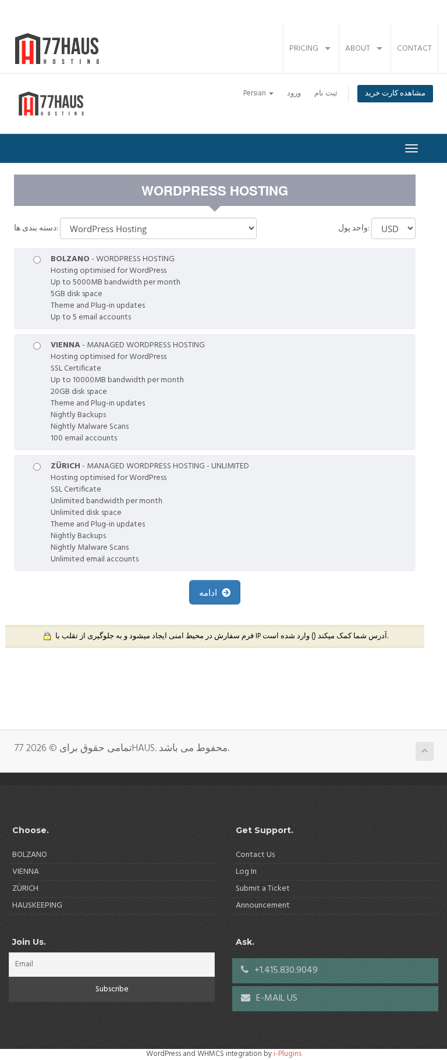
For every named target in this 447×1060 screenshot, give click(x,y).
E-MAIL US (275, 998)
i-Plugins (287, 1054)
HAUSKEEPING (37, 905)
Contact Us (255, 855)
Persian (255, 93)
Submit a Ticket (263, 888)
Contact (414, 48)
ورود (294, 93)
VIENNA (25, 871)
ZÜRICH (25, 888)
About (357, 48)
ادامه (210, 592)
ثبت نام (326, 93)
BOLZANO (29, 855)
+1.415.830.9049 (285, 970)
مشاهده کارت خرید (395, 93)
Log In (246, 871)
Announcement (263, 905)
